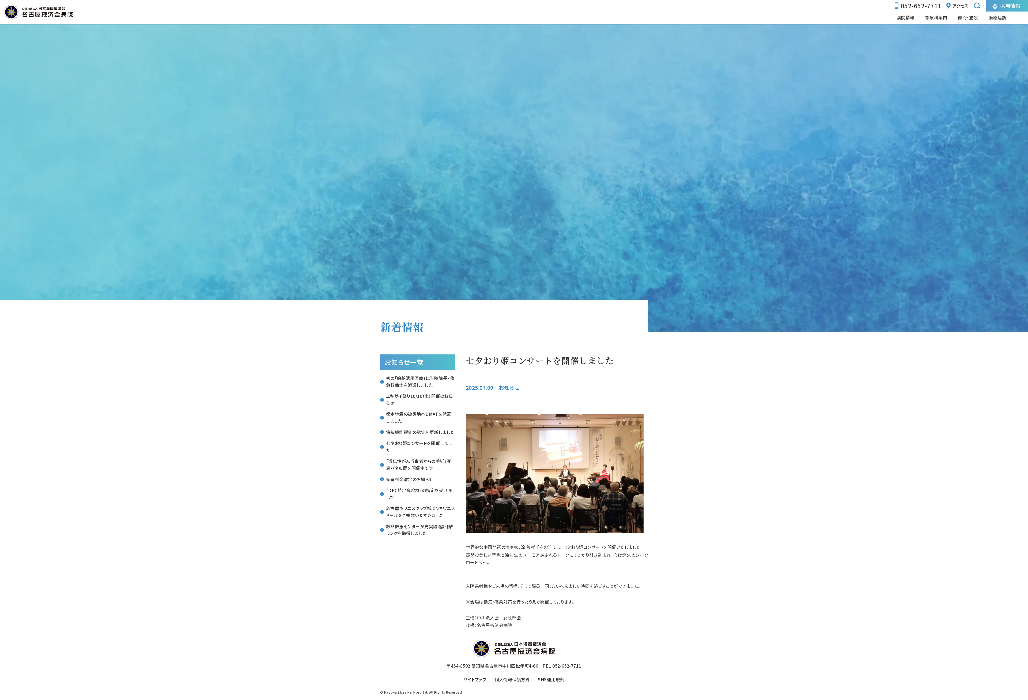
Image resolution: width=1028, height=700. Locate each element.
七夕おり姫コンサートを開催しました (419, 446)
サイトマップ (474, 679)
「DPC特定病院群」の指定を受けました (419, 493)
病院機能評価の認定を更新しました (420, 432)
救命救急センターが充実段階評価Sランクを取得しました (420, 530)
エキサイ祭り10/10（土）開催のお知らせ (419, 399)
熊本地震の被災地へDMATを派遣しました (418, 417)
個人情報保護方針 (512, 679)
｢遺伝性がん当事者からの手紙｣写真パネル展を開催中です (418, 464)
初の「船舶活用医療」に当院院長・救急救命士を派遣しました (420, 381)
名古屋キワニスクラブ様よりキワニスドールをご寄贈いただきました (420, 511)
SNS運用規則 (551, 679)
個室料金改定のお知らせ (409, 479)
